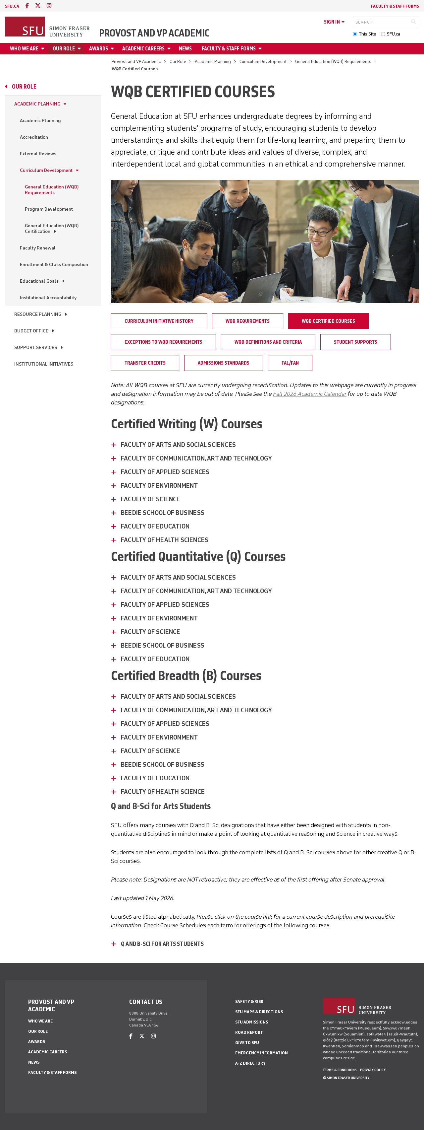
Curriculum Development (263, 61)
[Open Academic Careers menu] (170, 48)
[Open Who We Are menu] (44, 48)
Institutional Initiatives (43, 364)
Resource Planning (37, 314)
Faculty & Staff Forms (395, 6)
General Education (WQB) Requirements (333, 61)
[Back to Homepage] (48, 27)
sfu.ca (12, 6)
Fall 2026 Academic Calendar (309, 393)
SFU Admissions (251, 1022)
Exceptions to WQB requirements (163, 342)
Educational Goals (39, 281)
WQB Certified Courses (328, 321)
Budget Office (31, 331)
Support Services (35, 347)
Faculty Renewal (38, 248)
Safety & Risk (249, 1001)
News (185, 48)
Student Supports (355, 342)
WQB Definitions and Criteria (268, 342)
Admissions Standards (223, 363)
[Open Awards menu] (113, 48)
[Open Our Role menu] (80, 48)
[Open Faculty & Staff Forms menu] (261, 48)
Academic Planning (213, 61)
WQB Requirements (248, 321)
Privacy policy (373, 1070)
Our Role (64, 48)
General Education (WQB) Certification (52, 228)
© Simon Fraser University (346, 1078)
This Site (367, 34)
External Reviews (38, 154)
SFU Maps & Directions (259, 1012)
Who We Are (24, 48)
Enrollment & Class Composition (54, 264)
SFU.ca (393, 34)
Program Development (49, 209)
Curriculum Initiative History (159, 321)
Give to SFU (247, 1042)
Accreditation (34, 137)
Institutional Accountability (48, 298)
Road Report (249, 1032)
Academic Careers (143, 48)
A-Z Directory (250, 1063)
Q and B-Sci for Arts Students (162, 944)
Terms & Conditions (340, 1070)
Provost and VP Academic (154, 33)
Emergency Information (261, 1053)
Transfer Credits (145, 363)
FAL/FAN (290, 363)
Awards (98, 48)
